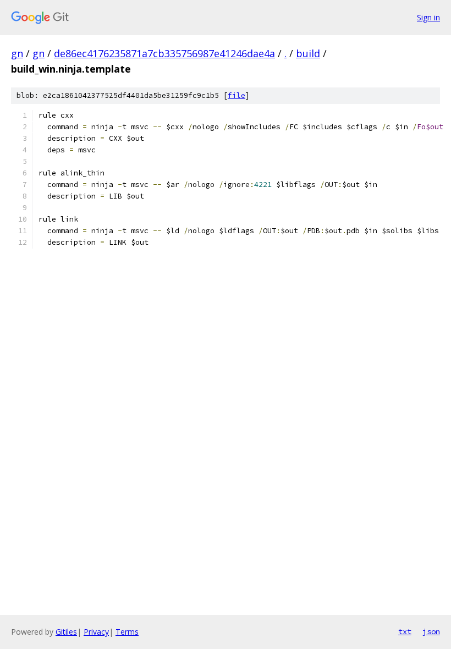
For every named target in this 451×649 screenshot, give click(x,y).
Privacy (96, 631)
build (308, 53)
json (431, 631)
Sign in (428, 17)
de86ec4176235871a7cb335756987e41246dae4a (164, 53)
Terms (127, 631)
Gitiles (66, 631)
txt (404, 631)
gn (17, 53)
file (236, 95)
